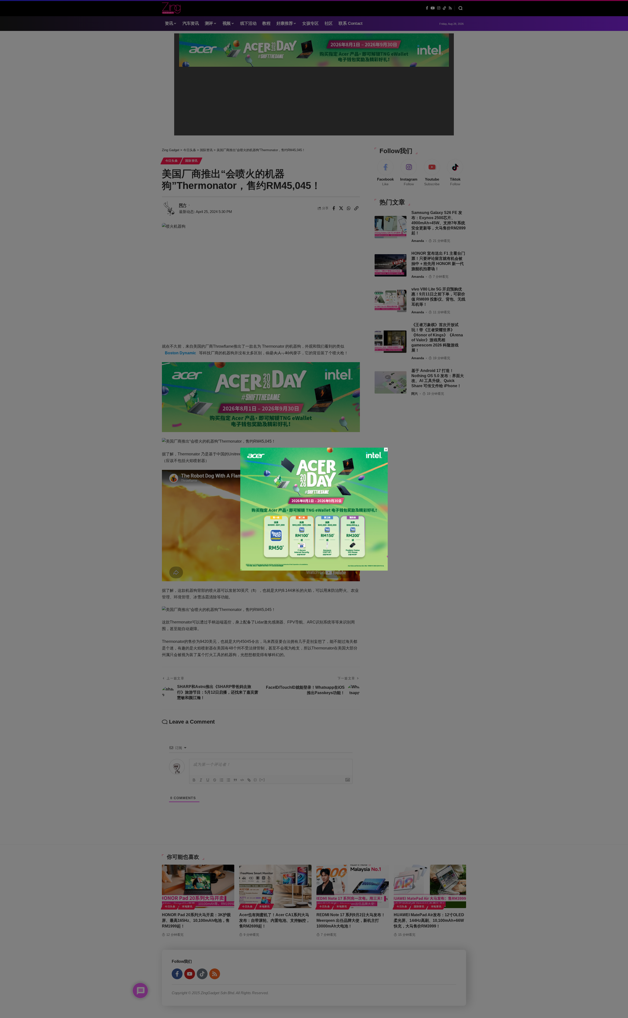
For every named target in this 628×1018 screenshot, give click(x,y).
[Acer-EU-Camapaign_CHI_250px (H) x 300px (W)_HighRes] (314, 509)
